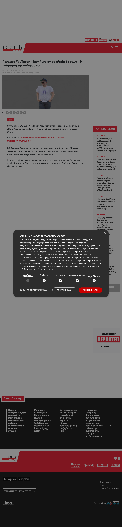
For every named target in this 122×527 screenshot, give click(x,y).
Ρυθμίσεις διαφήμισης (29, 266)
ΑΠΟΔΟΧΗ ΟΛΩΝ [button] (90, 290)
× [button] (105, 233)
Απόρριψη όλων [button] (64, 290)
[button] (33, 290)
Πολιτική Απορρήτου (44, 269)
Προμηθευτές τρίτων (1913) (82, 251)
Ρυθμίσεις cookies (27, 269)
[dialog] (61, 263)
